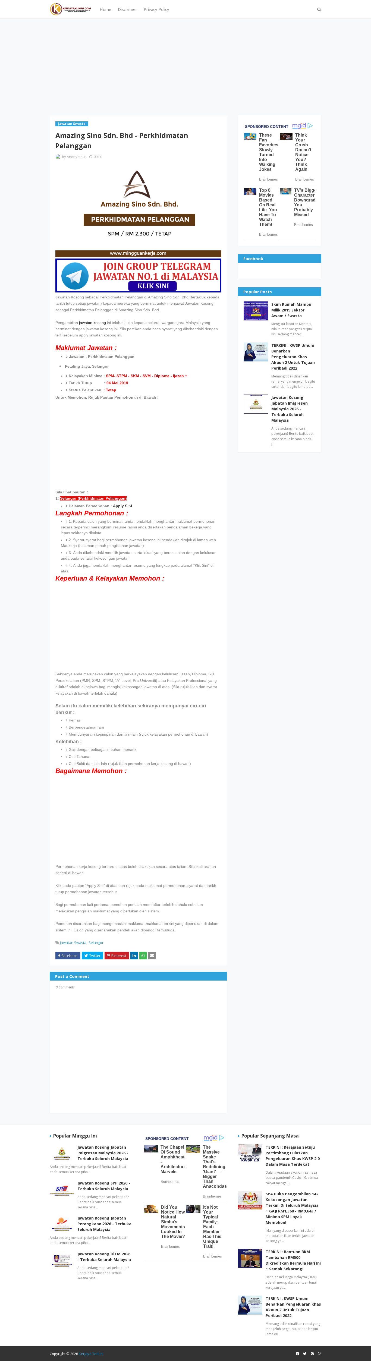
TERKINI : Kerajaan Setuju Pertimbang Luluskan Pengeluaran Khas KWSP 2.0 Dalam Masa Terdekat (293, 1156)
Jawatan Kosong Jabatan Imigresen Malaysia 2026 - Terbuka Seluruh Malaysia (289, 409)
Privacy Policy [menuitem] (156, 9)
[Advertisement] (185, 66)
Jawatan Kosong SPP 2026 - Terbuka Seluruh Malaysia (103, 1185)
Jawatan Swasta (73, 942)
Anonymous (77, 156)
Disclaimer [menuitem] (127, 9)
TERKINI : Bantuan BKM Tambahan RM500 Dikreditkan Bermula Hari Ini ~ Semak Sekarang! (293, 1260)
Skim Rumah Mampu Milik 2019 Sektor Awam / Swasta (291, 310)
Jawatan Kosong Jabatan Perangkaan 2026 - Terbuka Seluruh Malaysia (104, 1223)
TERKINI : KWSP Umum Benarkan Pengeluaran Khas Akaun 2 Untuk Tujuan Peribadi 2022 (293, 357)
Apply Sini (122, 506)
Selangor (96, 942)
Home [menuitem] (105, 9)
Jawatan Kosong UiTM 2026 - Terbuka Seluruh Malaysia (104, 1256)
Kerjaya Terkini (91, 1353)
